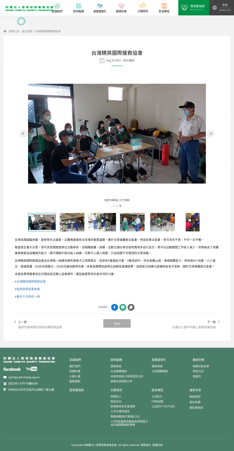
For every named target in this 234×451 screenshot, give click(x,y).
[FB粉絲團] (12, 369)
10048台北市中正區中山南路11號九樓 (31, 389)
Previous (23, 134)
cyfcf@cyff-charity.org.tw (24, 377)
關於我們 (74, 366)
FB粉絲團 (157, 401)
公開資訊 (116, 390)
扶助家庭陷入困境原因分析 (126, 376)
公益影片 (157, 396)
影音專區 (157, 390)
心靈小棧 (74, 376)
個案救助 (115, 366)
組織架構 (74, 371)
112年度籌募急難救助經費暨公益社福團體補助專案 (129, 423)
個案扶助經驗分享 (121, 381)
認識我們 (75, 360)
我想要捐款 (76, 390)
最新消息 (195, 390)
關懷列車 (198, 360)
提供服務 (116, 360)
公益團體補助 (118, 371)
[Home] (4, 31)
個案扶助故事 (201, 366)
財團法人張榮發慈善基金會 (29, 8)
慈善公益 (14, 31)
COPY (131, 307)
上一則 (40, 324)
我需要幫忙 (159, 360)
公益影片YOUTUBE (163, 406)
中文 (225, 5)
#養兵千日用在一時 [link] (27, 296)
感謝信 (197, 376)
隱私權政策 (196, 407)
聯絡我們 (194, 396)
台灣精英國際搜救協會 (48, 31)
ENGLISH (225, 10)
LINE (122, 307)
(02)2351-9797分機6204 (23, 383)
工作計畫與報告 (120, 411)
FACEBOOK (114, 307)
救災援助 (27, 31)
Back (117, 323)
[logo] (29, 360)
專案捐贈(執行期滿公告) (125, 416)
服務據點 (74, 381)
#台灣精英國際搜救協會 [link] (30, 281)
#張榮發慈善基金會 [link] (27, 289)
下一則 (194, 324)
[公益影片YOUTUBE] (31, 369)
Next (210, 134)
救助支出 (115, 401)
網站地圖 (194, 402)
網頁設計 (146, 445)
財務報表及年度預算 (122, 406)
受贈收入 (115, 396)
